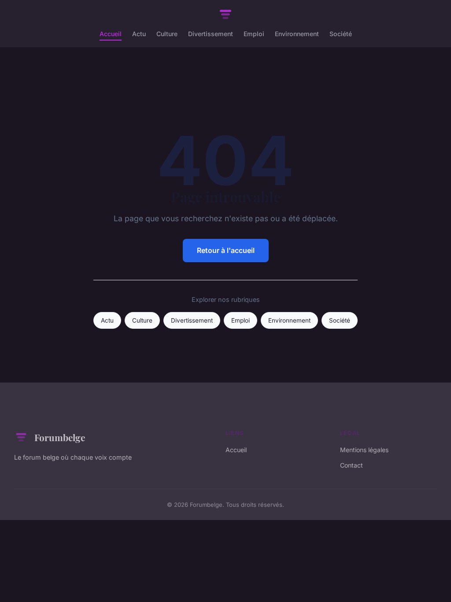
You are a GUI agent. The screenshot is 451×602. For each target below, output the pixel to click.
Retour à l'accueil (226, 250)
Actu (139, 33)
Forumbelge (59, 437)
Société (340, 33)
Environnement (297, 33)
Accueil (111, 33)
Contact (351, 465)
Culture (166, 33)
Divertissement (210, 33)
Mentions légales (364, 449)
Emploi (254, 33)
